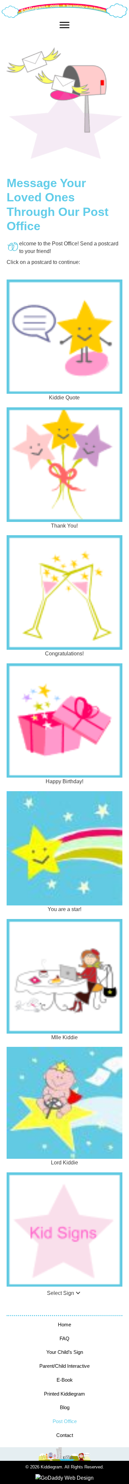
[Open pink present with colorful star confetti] (64, 720)
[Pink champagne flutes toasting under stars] (64, 592)
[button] (78, 1293)
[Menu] (64, 25)
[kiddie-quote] (64, 337)
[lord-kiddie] (64, 1103)
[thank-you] (64, 464)
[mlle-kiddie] (64, 976)
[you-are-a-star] (64, 848)
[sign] (64, 1229)
